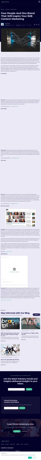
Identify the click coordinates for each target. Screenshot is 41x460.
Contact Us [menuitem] (26, 444)
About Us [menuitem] (2, 444)
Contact (16, 431)
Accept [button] (30, 457)
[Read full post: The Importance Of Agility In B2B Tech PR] (30, 323)
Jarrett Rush (7, 23)
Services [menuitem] (7, 444)
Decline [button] (34, 457)
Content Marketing (10, 9)
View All (36, 314)
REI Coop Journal (8, 251)
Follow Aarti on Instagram (6, 300)
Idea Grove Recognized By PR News (10, 359)
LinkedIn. (16, 106)
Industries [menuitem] (18, 444)
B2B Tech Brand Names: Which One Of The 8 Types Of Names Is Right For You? (10, 334)
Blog (2, 9)
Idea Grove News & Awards (6, 357)
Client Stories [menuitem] (12, 444)
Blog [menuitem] (22, 444)
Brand (2, 330)
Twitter (11, 106)
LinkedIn (16, 203)
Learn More (24, 431)
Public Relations (25, 330)
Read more (3, 340)
